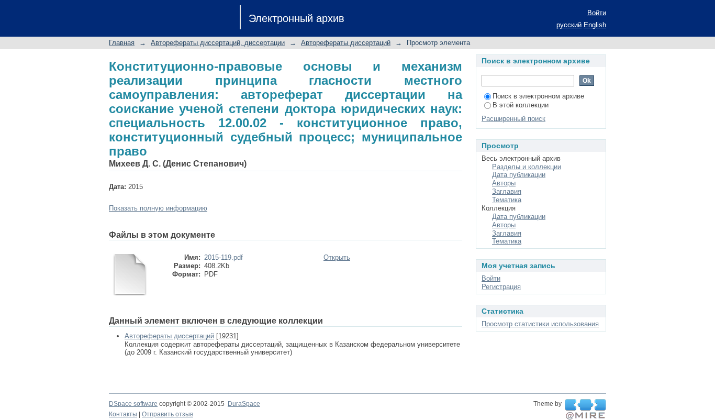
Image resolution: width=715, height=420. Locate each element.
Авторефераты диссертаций (345, 43)
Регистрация (501, 287)
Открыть (336, 257)
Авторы (504, 183)
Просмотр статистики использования (540, 324)
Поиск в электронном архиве (538, 96)
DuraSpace (244, 403)
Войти (596, 13)
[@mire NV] (585, 409)
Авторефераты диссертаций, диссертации (218, 43)
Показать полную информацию (158, 208)
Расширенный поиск (513, 119)
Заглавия (506, 191)
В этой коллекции (521, 105)
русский (569, 25)
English (595, 25)
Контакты (123, 414)
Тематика (506, 200)
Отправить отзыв (167, 414)
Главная (122, 43)
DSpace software (133, 403)
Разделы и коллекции (526, 167)
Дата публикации (518, 175)
